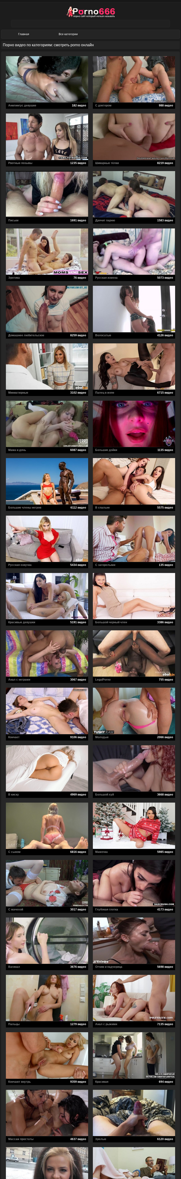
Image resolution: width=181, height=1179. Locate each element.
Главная (23, 34)
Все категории (68, 34)
